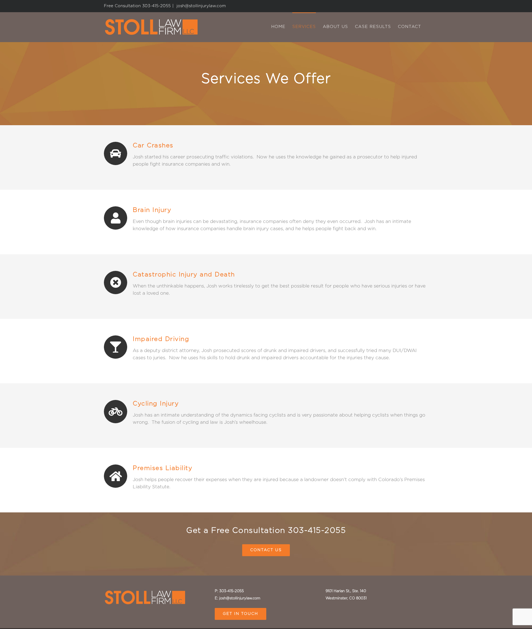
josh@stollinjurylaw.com (200, 6)
